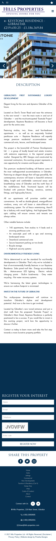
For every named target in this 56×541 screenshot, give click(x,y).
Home (28, 470)
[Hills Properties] (23, 11)
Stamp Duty (28, 486)
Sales (28, 473)
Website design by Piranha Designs (34, 537)
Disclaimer (47, 534)
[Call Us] (3, 2)
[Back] (5, 21)
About (28, 494)
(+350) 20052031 (28, 520)
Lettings (28, 475)
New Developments (28, 481)
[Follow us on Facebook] (33, 504)
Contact (28, 496)
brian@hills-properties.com (29, 525)
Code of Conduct (28, 491)
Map (28, 488)
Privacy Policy (13, 537)
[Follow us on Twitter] (38, 504)
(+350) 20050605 (28, 515)
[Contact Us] (7, 2)
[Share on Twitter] (27, 461)
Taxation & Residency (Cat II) (28, 483)
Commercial (28, 478)
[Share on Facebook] (20, 461)
